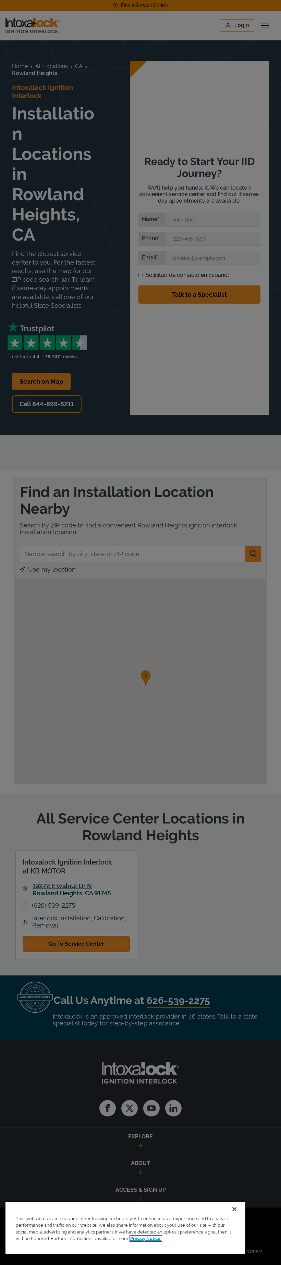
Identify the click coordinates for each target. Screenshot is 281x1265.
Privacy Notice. (145, 1238)
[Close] (234, 1209)
